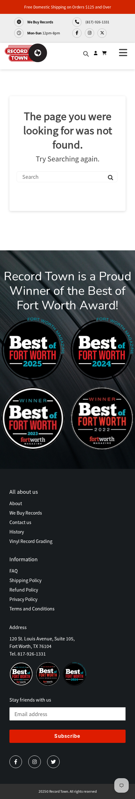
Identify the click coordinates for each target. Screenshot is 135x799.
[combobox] (67, 176)
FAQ (13, 571)
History (16, 531)
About (15, 503)
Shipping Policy (25, 580)
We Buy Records (40, 21)
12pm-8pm (43, 32)
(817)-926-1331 (97, 21)
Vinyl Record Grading (30, 541)
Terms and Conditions (32, 608)
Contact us (20, 522)
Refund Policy (23, 589)
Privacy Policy (23, 599)
